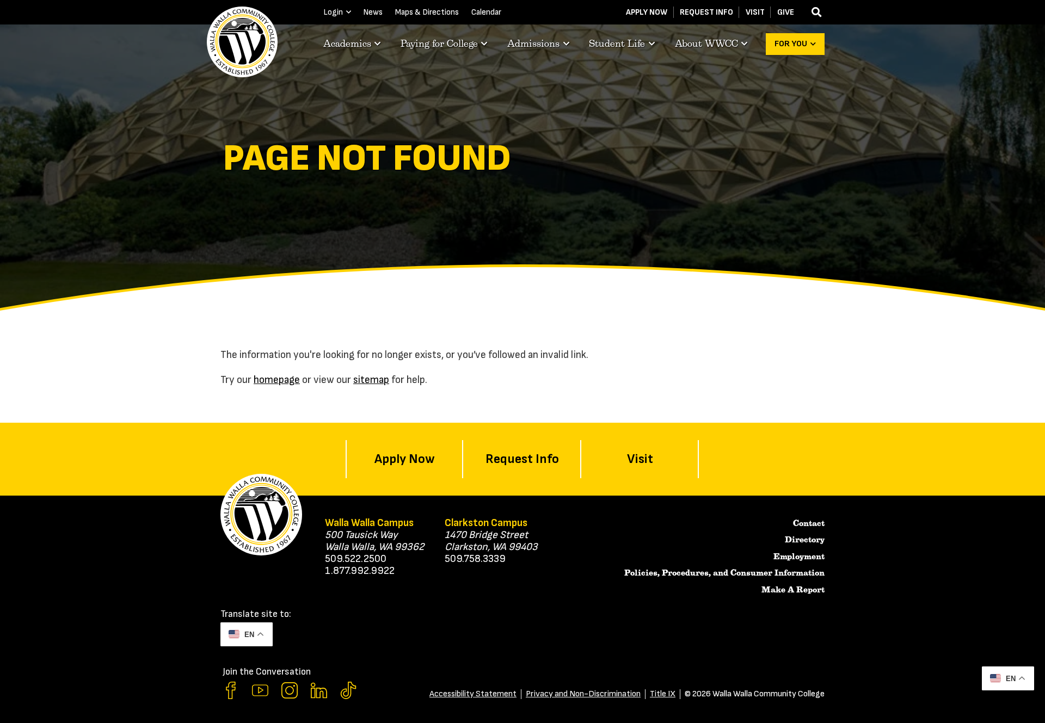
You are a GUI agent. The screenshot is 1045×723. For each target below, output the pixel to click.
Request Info (706, 12)
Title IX (662, 694)
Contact (809, 523)
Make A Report (793, 589)
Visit (755, 12)
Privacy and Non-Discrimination (583, 694)
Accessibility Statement (473, 694)
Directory (805, 539)
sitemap (371, 380)
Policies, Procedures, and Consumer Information (724, 572)
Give (785, 12)
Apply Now (646, 12)
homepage (277, 380)
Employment (799, 556)
